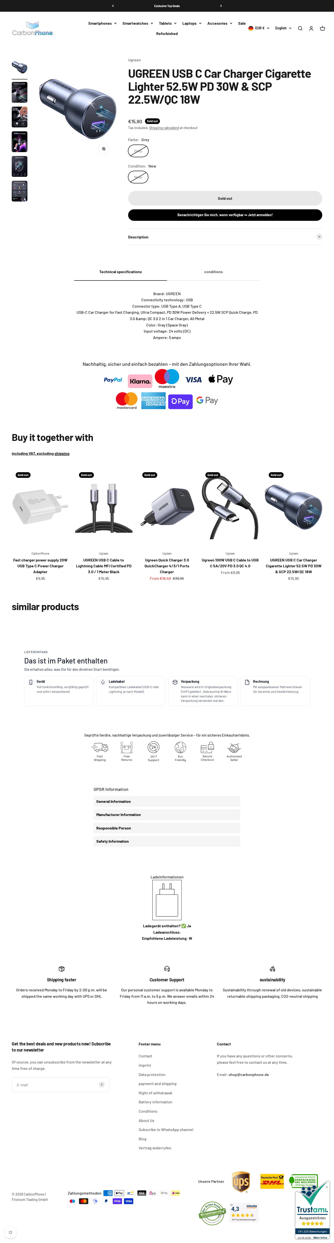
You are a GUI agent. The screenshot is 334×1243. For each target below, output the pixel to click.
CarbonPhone (40, 553)
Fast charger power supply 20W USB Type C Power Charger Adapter (40, 566)
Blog (142, 1138)
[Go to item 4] (19, 142)
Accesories (217, 23)
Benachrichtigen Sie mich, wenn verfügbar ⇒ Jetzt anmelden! (225, 215)
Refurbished (167, 33)
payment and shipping (158, 1083)
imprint (145, 1065)
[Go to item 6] (19, 192)
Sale (242, 23)
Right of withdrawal (155, 1092)
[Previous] (113, 5)
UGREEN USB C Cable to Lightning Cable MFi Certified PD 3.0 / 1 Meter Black (104, 566)
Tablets (165, 23)
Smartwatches (135, 23)
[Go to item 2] (19, 93)
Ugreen (134, 59)
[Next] (221, 5)
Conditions (148, 1111)
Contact (145, 1055)
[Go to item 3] (19, 118)
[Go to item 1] (19, 68)
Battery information (155, 1101)
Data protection (152, 1074)
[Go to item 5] (19, 167)
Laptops (189, 23)
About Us (146, 1120)
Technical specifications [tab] (120, 271)
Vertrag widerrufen (155, 1147)
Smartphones (100, 23)
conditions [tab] (213, 271)
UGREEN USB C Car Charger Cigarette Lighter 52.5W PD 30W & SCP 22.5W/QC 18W (294, 566)
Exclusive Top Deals (167, 6)
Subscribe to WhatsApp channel (166, 1129)
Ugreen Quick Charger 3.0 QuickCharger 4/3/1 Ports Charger (167, 566)
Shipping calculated (164, 128)
